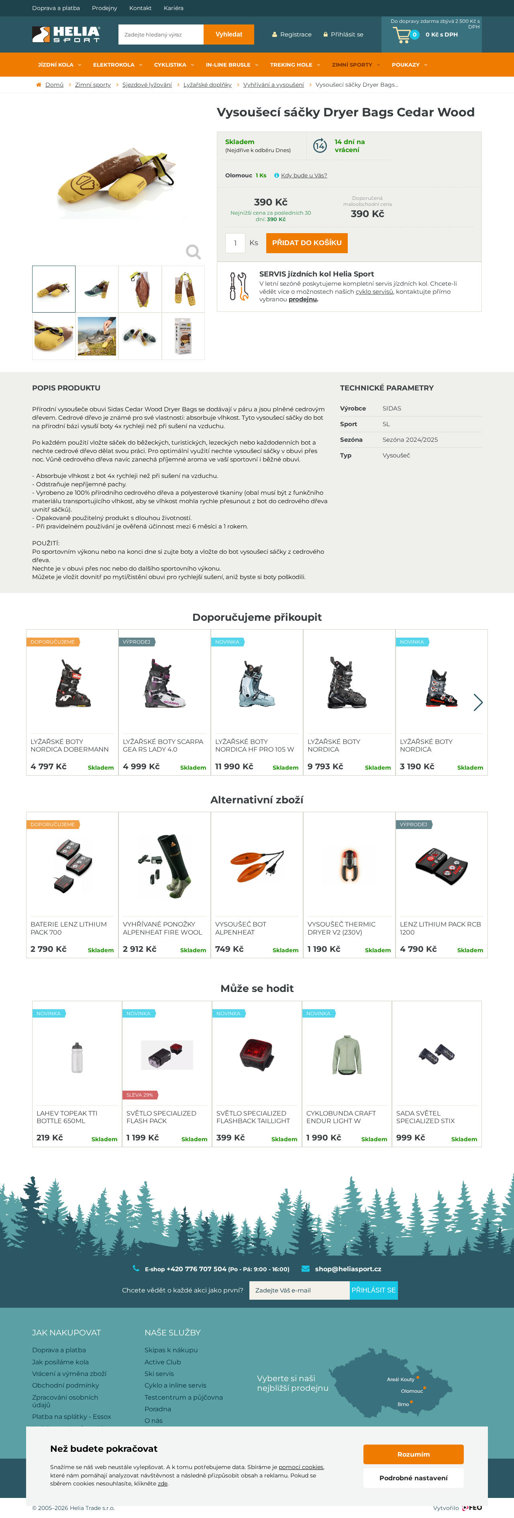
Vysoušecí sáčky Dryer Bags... (357, 84)
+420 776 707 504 (196, 1269)
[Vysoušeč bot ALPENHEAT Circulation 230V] (257, 866)
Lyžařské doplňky (208, 84)
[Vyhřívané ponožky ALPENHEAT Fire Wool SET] (164, 866)
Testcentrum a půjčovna (184, 1397)
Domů (54, 84)
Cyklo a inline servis (175, 1385)
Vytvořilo (446, 1508)
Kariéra (174, 8)
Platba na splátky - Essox (71, 1416)
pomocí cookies (301, 1467)
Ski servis (159, 1374)
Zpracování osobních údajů (65, 1401)
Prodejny (104, 8)
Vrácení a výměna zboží (69, 1374)
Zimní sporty (93, 84)
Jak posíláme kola (60, 1362)
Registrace (296, 34)
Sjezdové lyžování (147, 84)
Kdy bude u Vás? (304, 175)
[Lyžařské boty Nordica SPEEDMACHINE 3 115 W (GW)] (349, 684)
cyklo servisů (374, 291)
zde (162, 1483)
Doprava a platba (56, 8)
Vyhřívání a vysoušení (273, 84)
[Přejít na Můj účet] (375, 34)
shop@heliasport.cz (348, 1269)
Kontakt (140, 8)
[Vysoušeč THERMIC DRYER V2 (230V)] (349, 866)
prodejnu (303, 299)
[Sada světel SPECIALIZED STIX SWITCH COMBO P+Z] (436, 1055)
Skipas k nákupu (171, 1350)
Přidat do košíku (307, 243)
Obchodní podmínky (65, 1385)
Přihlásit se (347, 34)
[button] (478, 702)
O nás (154, 1421)
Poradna (158, 1409)
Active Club (163, 1362)
